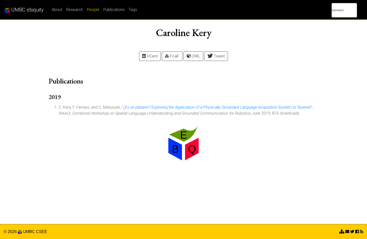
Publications (114, 9)
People (93, 9)
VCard (152, 56)
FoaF (174, 56)
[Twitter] (352, 232)
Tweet (219, 56)
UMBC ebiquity (27, 10)
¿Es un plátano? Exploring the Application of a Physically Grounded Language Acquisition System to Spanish (217, 107)
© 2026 (11, 232)
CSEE (41, 232)
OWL (195, 56)
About (57, 9)
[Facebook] (357, 232)
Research (74, 9)
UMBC (29, 232)
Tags (133, 9)
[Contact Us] (341, 232)
